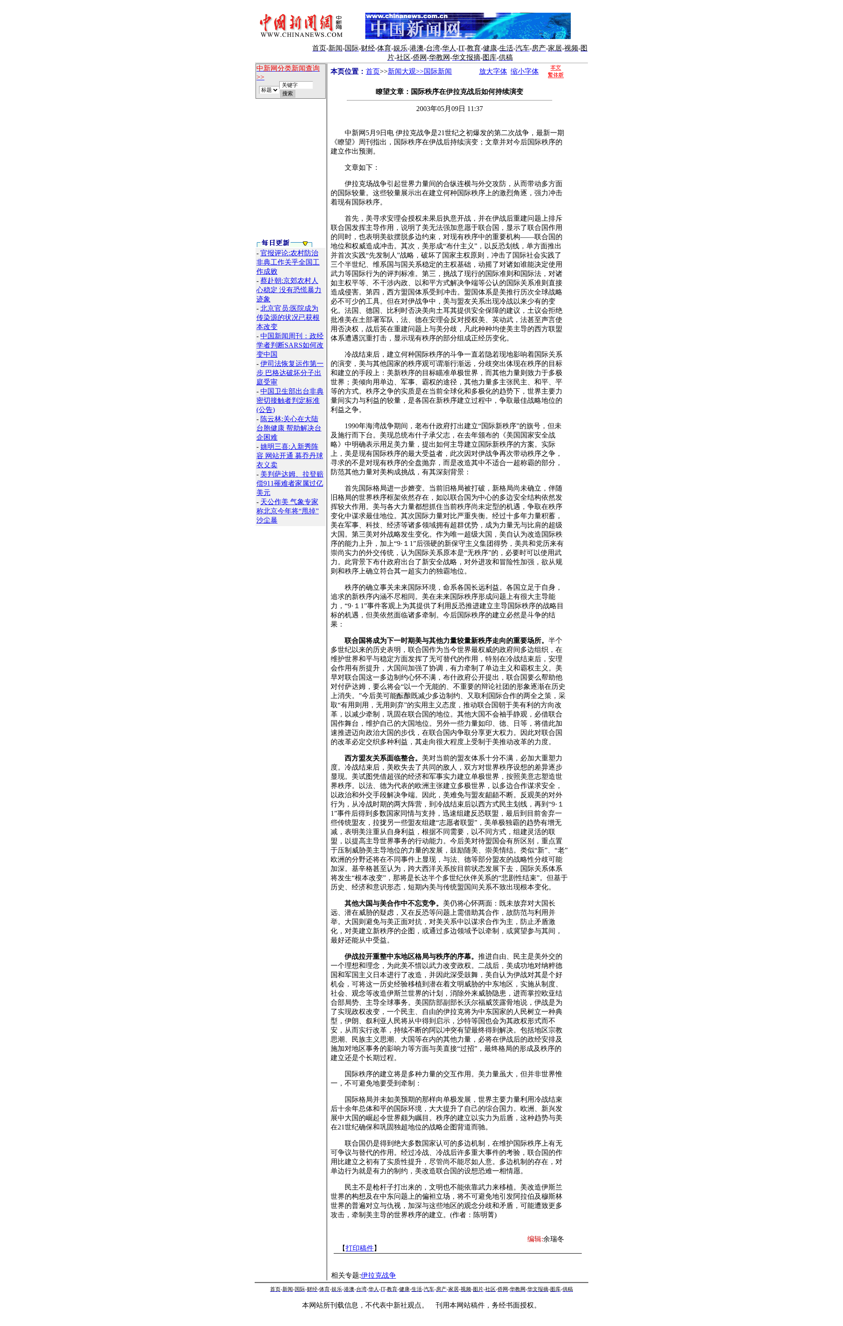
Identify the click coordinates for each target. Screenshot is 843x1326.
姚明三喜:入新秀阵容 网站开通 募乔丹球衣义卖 (289, 456)
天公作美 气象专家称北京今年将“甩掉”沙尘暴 (287, 511)
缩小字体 (525, 71)
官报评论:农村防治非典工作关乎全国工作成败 (288, 262)
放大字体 (493, 71)
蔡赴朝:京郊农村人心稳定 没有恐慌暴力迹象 (288, 290)
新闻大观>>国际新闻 (420, 71)
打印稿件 (360, 1248)
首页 (373, 71)
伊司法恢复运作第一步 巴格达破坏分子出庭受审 (290, 373)
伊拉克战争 (378, 1275)
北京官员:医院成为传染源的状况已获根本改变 (288, 317)
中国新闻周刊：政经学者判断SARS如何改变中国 (290, 345)
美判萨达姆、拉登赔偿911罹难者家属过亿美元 (290, 483)
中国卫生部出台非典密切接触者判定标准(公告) (290, 400)
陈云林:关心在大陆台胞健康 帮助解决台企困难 (288, 428)
